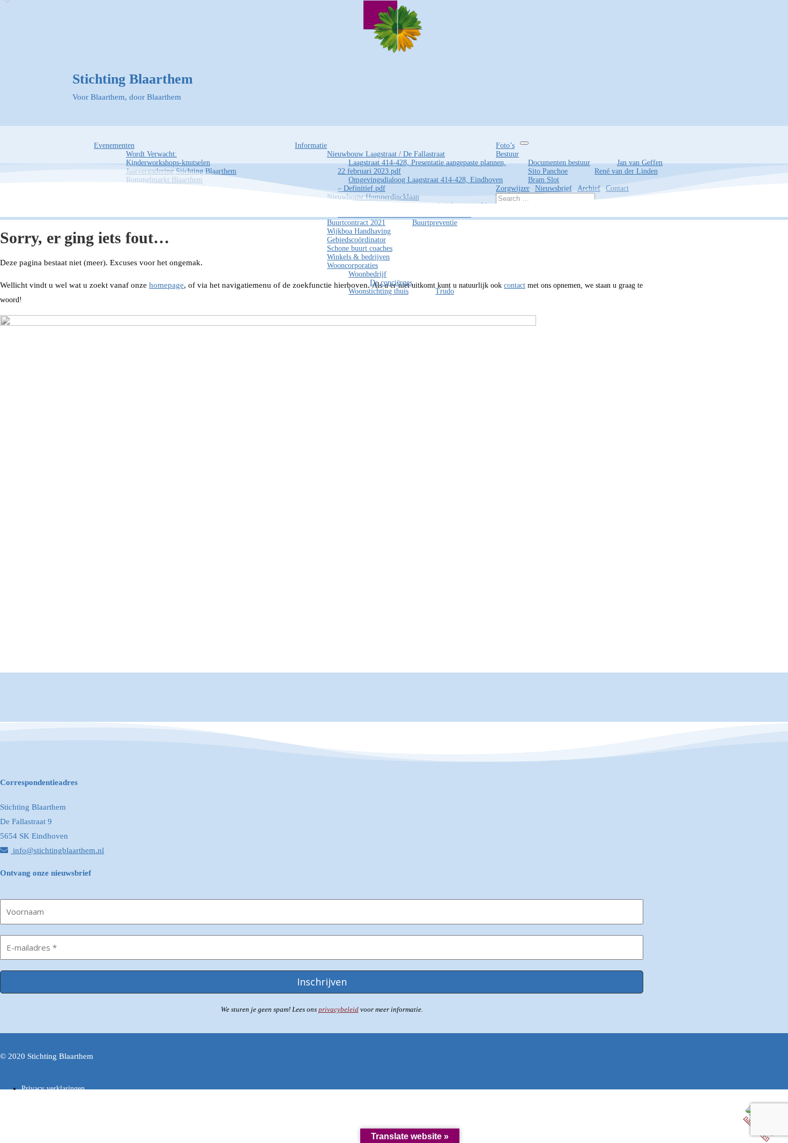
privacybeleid (338, 1009)
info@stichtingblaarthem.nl (57, 850)
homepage (166, 285)
